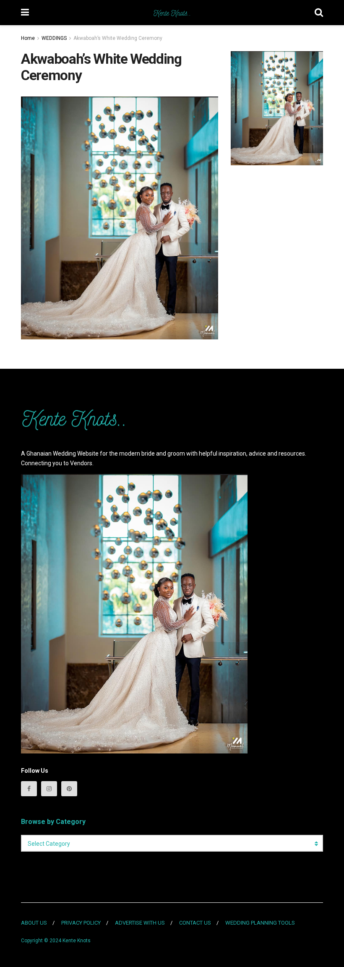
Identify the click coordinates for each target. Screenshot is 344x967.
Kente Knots (77, 941)
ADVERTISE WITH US (140, 923)
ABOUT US (34, 923)
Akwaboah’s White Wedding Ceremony (117, 38)
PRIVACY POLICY (81, 923)
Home (28, 38)
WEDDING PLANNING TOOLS (260, 923)
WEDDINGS (54, 38)
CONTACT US (195, 923)
